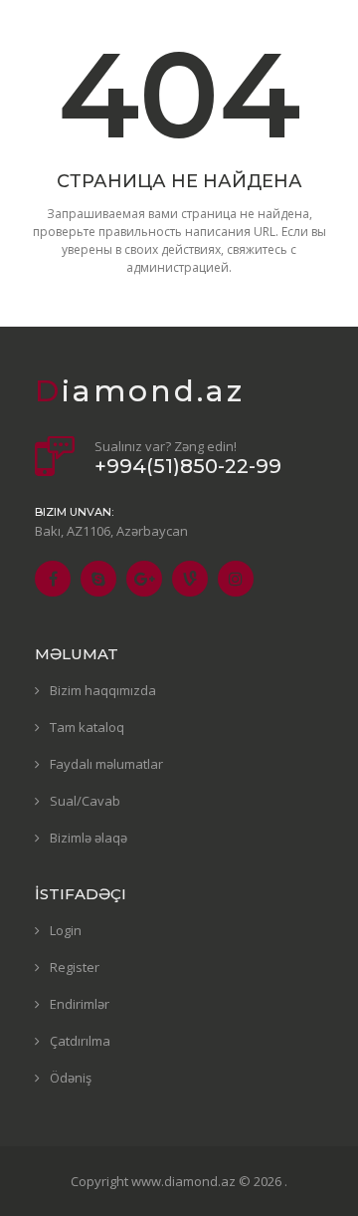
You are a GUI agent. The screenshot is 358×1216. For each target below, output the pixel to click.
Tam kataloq (87, 727)
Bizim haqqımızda (103, 690)
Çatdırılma (80, 1041)
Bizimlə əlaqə (88, 838)
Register (74, 967)
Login (66, 930)
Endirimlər (79, 1004)
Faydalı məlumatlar (106, 764)
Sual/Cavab (85, 801)
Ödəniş (70, 1078)
